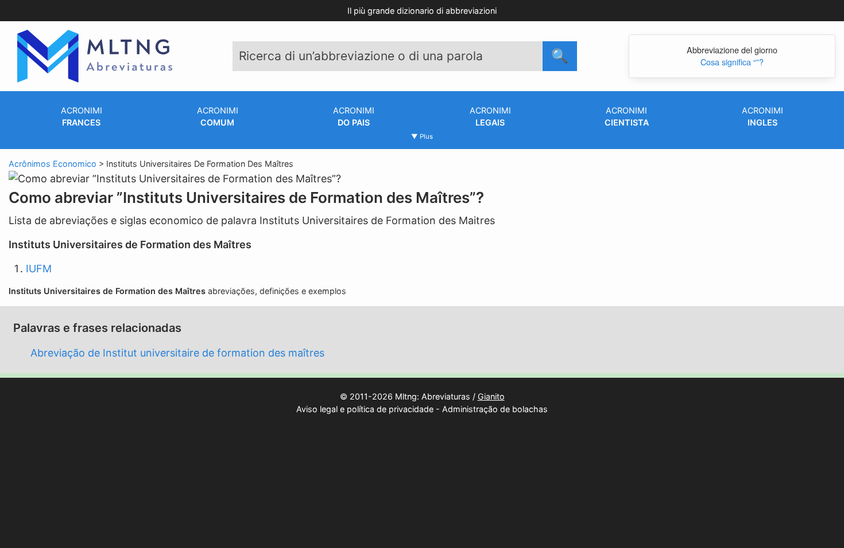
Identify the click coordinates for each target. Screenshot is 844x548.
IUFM (39, 269)
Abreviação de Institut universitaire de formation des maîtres (177, 353)
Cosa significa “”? (732, 62)
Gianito (491, 396)
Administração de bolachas (495, 409)
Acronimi (81, 116)
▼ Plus (422, 136)
